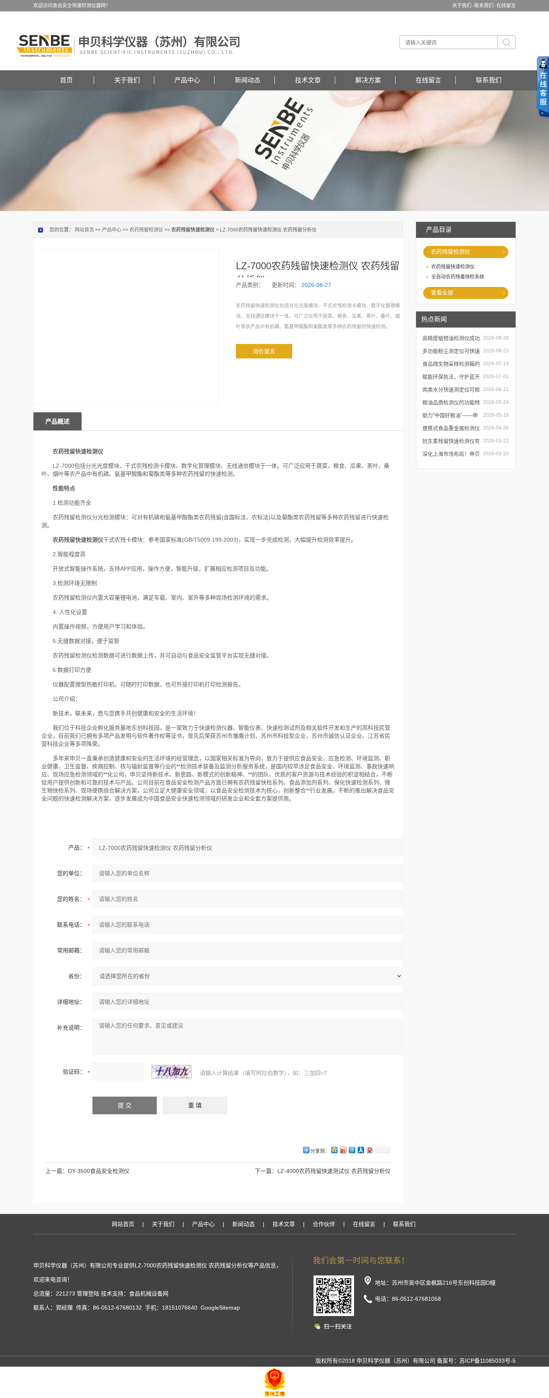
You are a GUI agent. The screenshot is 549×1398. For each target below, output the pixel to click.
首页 (66, 80)
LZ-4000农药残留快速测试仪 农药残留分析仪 (334, 1171)
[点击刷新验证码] (172, 1072)
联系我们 (489, 80)
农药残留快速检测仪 (453, 267)
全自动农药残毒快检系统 (457, 277)
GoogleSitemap (220, 1307)
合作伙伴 (324, 1224)
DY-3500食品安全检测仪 (98, 1171)
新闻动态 (247, 80)
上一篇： (56, 1171)
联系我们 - (485, 5)
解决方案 (368, 80)
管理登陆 (88, 1293)
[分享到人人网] (360, 1150)
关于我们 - (463, 5)
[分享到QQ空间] (334, 1150)
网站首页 (84, 230)
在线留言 (506, 5)
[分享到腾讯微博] (351, 1150)
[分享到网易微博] (369, 1150)
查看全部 (442, 292)
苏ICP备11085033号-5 (487, 1360)
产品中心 (187, 80)
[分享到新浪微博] (342, 1150)
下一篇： (266, 1171)
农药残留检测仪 (450, 251)
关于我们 (127, 80)
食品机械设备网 (148, 1293)
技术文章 (308, 80)
